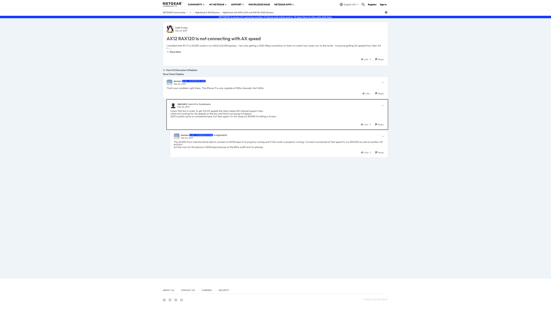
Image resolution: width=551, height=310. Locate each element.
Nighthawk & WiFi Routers (207, 12)
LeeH (177, 28)
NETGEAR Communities (174, 12)
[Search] (363, 4)
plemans (178, 81)
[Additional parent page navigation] (190, 12)
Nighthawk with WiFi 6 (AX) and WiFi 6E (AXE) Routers (248, 12)
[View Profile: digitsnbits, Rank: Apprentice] (173, 105)
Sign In (383, 4)
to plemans (204, 104)
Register (372, 4)
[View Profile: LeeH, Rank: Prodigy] (170, 29)
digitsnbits (182, 104)
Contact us (188, 290)
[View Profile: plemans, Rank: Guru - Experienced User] (169, 82)
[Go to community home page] (172, 4)
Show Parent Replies (173, 74)
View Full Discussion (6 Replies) (181, 70)
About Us (168, 290)
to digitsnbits (220, 135)
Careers (207, 290)
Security (224, 290)
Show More (175, 52)
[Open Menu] (386, 12)
